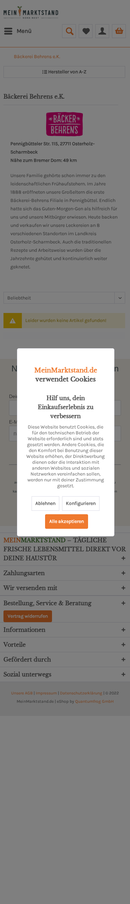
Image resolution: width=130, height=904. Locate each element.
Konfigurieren (81, 503)
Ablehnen (45, 503)
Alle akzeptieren (66, 521)
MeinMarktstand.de (65, 370)
